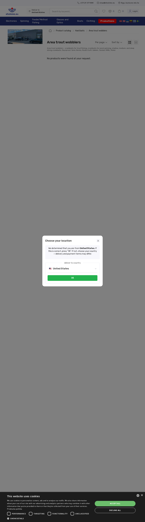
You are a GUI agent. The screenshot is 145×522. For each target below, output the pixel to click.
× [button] (142, 495)
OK (72, 278)
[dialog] (72, 507)
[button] (49, 518)
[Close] (98, 240)
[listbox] (138, 495)
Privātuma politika (14, 509)
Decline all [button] (115, 510)
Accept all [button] (115, 503)
